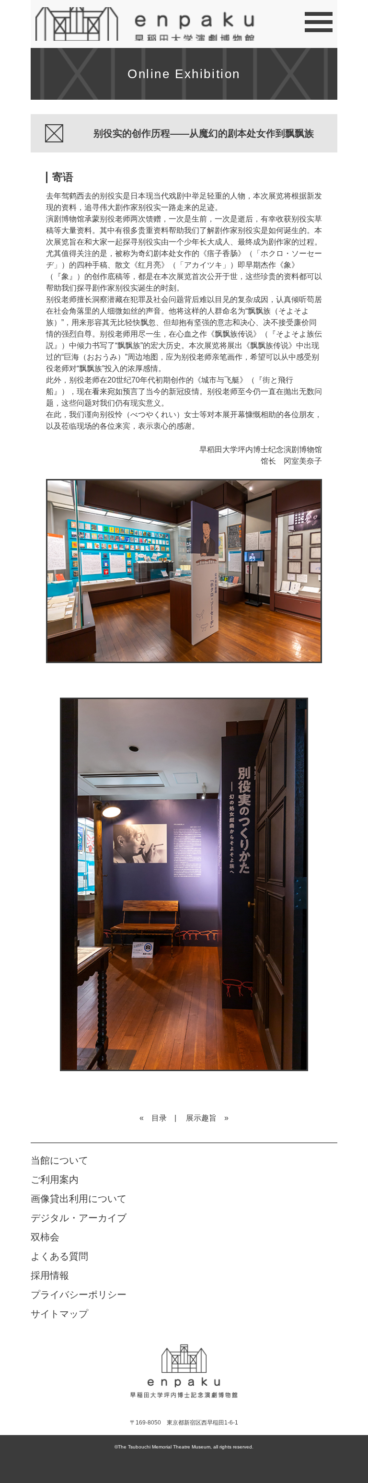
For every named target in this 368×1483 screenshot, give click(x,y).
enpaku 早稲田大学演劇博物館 (184, 1370)
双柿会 (45, 1237)
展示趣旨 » (207, 1118)
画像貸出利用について (78, 1198)
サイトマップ (59, 1313)
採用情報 (50, 1275)
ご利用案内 (55, 1179)
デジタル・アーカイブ (78, 1218)
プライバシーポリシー (78, 1294)
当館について (59, 1160)
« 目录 (153, 1118)
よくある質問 (59, 1256)
